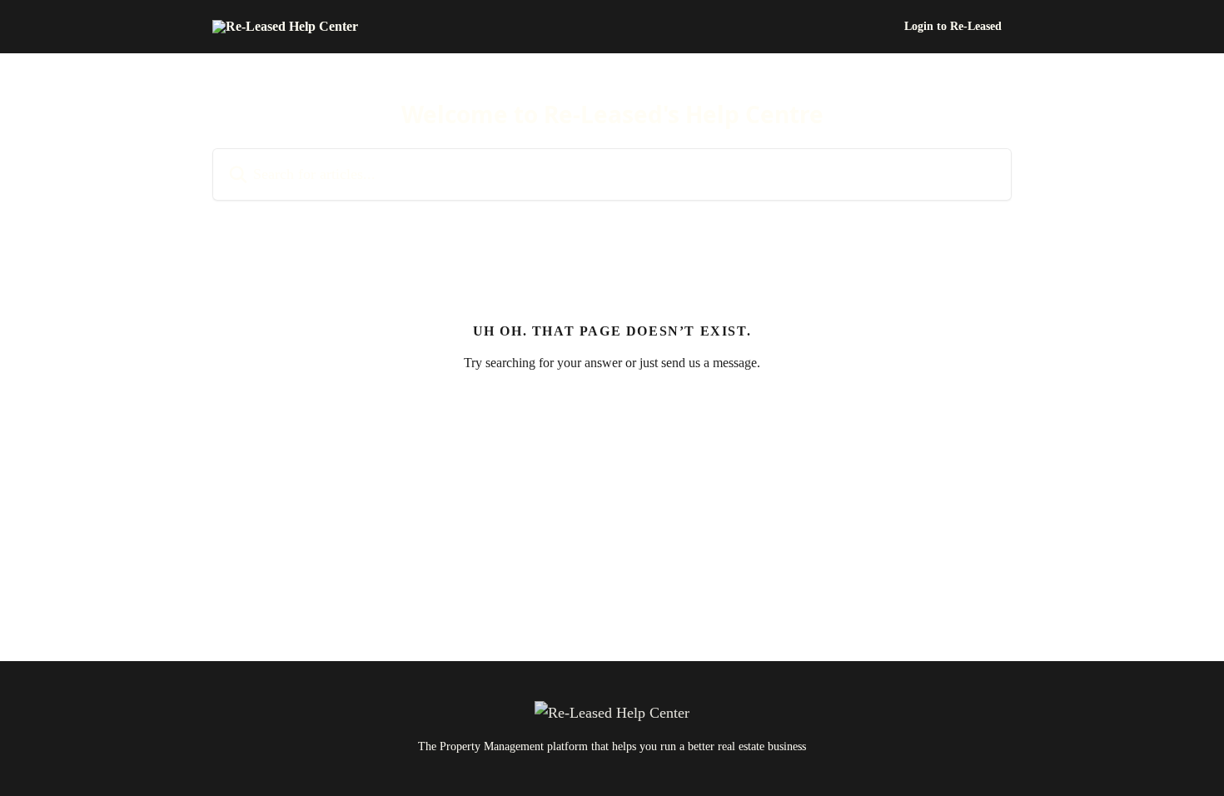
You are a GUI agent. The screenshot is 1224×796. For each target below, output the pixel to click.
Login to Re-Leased (953, 26)
